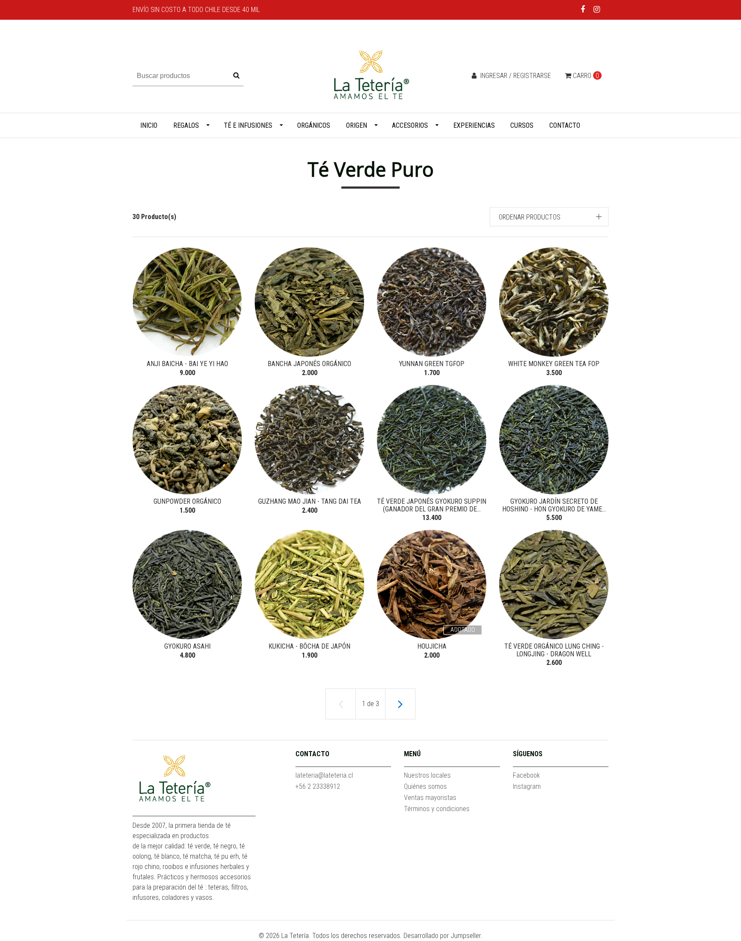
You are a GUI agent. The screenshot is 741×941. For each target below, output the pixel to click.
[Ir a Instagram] (597, 9)
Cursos (521, 125)
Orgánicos (313, 125)
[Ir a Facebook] (583, 9)
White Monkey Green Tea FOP (553, 364)
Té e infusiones (248, 125)
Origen (356, 125)
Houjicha (431, 646)
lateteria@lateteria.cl (324, 775)
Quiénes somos (425, 786)
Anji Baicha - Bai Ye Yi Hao (187, 364)
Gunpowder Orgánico (187, 501)
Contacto (564, 125)
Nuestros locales (427, 775)
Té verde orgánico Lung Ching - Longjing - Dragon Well (554, 650)
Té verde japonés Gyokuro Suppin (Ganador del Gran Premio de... (431, 505)
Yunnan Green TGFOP (431, 364)
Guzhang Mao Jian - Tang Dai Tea (309, 501)
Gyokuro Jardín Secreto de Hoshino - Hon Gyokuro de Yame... (554, 505)
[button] (549, 216)
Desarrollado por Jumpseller (442, 936)
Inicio (148, 125)
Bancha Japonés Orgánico (309, 364)
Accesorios (410, 125)
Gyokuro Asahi (187, 646)
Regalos (186, 125)
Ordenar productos (529, 217)
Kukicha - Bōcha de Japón (309, 646)
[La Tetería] (370, 75)
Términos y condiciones (437, 809)
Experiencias (474, 125)
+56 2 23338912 (317, 786)
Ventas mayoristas (430, 798)
